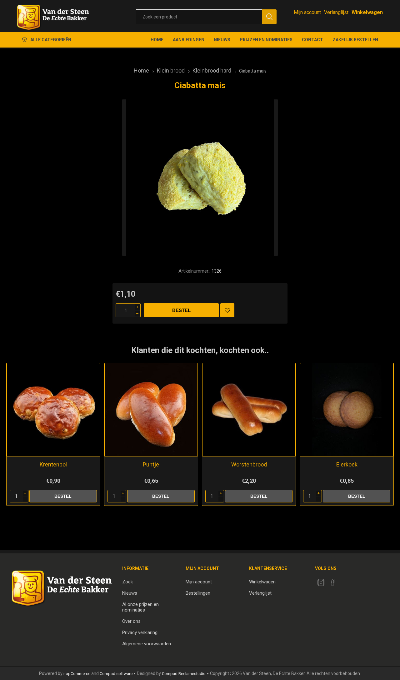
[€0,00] (367, 12)
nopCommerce (76, 673)
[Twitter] (321, 582)
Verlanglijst (260, 593)
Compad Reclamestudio (184, 673)
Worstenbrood (249, 464)
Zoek (127, 582)
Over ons (131, 621)
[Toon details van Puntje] (151, 409)
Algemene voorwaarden (146, 644)
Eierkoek (347, 464)
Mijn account (307, 12)
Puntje (151, 464)
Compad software (116, 673)
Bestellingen (198, 593)
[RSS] (345, 581)
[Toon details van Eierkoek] (346, 409)
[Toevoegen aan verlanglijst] (227, 310)
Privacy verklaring (140, 632)
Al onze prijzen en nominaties (140, 607)
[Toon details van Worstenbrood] (248, 409)
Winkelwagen (262, 582)
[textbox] (199, 16)
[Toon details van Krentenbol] (53, 409)
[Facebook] (333, 582)
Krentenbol (53, 464)
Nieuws (129, 593)
